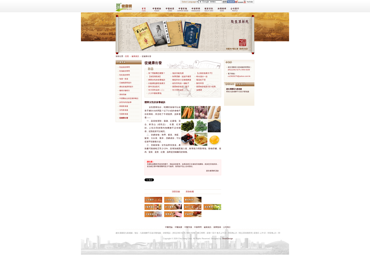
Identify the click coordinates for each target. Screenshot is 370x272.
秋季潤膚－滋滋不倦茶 (181, 76)
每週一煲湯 (123, 79)
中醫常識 (188, 227)
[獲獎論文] (173, 214)
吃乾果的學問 (124, 75)
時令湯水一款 (202, 76)
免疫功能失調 (178, 73)
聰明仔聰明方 (124, 91)
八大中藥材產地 (154, 93)
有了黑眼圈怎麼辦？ (156, 73)
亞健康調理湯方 (125, 83)
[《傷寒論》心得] (153, 207)
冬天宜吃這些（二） (156, 90)
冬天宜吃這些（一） (180, 90)
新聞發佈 (217, 227)
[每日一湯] (192, 207)
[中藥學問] (192, 214)
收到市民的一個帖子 (180, 83)
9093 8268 (245, 70)
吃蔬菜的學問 (124, 67)
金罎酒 (199, 90)
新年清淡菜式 (154, 87)
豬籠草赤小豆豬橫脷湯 (181, 80)
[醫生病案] (192, 200)
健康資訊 (135, 56)
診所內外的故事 (125, 102)
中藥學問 (198, 227)
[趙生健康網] (124, 11)
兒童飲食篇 (123, 114)
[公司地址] (173, 200)
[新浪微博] (239, 2)
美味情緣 (122, 94)
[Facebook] (231, 2)
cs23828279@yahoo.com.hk (239, 76)
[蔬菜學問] (212, 207)
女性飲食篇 (123, 110)
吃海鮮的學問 (124, 71)
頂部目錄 (176, 191)
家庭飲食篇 (123, 106)
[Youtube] (248, 2)
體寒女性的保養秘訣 (156, 80)
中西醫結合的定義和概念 (128, 98)
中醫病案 (178, 227)
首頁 (127, 56)
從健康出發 (123, 118)
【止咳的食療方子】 (204, 73)
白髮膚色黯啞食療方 (156, 83)
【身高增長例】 (154, 76)
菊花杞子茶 (201, 80)
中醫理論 (169, 227)
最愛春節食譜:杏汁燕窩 (206, 87)
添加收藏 (190, 191)
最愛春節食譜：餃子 (180, 87)
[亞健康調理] (153, 214)
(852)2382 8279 (234, 70)
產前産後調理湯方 (126, 87)
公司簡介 (227, 227)
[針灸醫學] (173, 207)
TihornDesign (227, 238)
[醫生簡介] (153, 200)
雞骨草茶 (200, 83)
